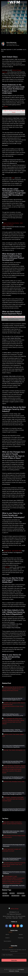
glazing (7, 567)
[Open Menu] (2, 2)
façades (6, 106)
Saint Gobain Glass (6, 895)
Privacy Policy (20, 937)
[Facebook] (6, 925)
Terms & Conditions (7, 941)
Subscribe (21, 934)
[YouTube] (14, 925)
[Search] (25, 2)
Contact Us (7, 937)
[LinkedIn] (21, 925)
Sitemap (17, 971)
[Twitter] (10, 925)
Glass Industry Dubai (20, 893)
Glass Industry (12, 893)
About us (7, 934)
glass (13, 178)
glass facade (5, 893)
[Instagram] (17, 925)
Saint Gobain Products (15, 895)
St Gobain (23, 895)
